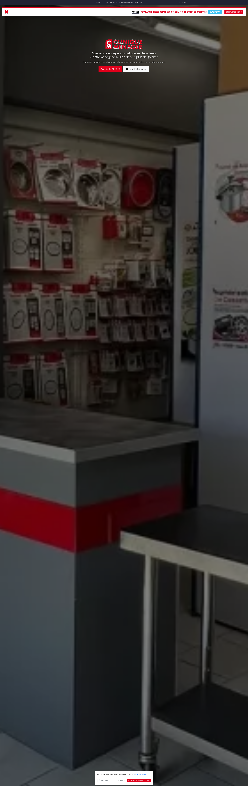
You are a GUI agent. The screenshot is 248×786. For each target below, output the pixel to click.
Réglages (104, 780)
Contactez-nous (138, 69)
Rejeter (122, 780)
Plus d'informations (140, 774)
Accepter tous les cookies (140, 780)
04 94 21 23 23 (99, 2)
